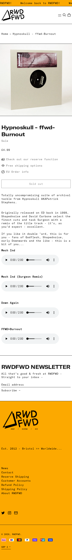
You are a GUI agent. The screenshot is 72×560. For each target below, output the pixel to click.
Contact (7, 472)
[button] (64, 15)
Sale (4, 141)
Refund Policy (12, 485)
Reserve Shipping (15, 476)
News (4, 468)
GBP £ (4, 547)
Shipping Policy (14, 489)
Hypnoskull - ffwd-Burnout (34, 34)
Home (4, 34)
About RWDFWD (11, 493)
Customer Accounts (16, 480)
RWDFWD (16, 534)
